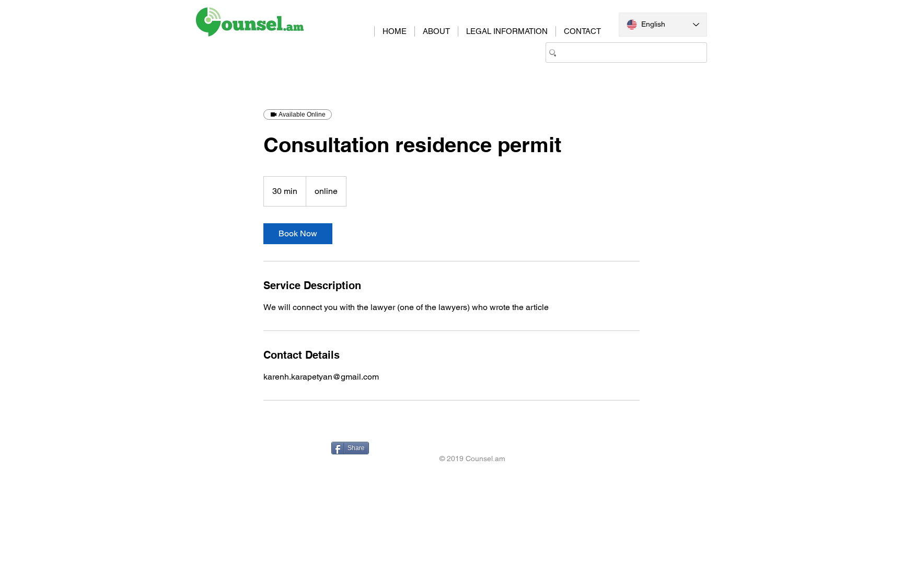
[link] (297, 233)
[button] (506, 31)
